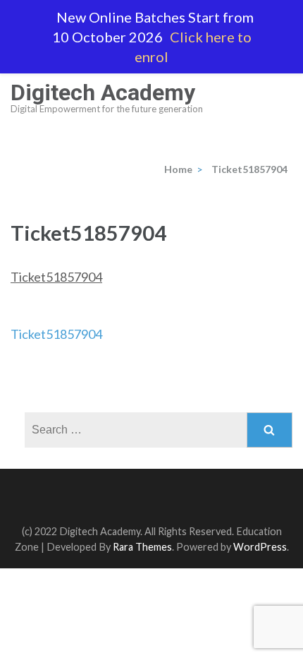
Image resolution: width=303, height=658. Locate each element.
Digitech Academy (103, 92)
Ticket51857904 (56, 277)
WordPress (260, 547)
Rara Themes (142, 547)
